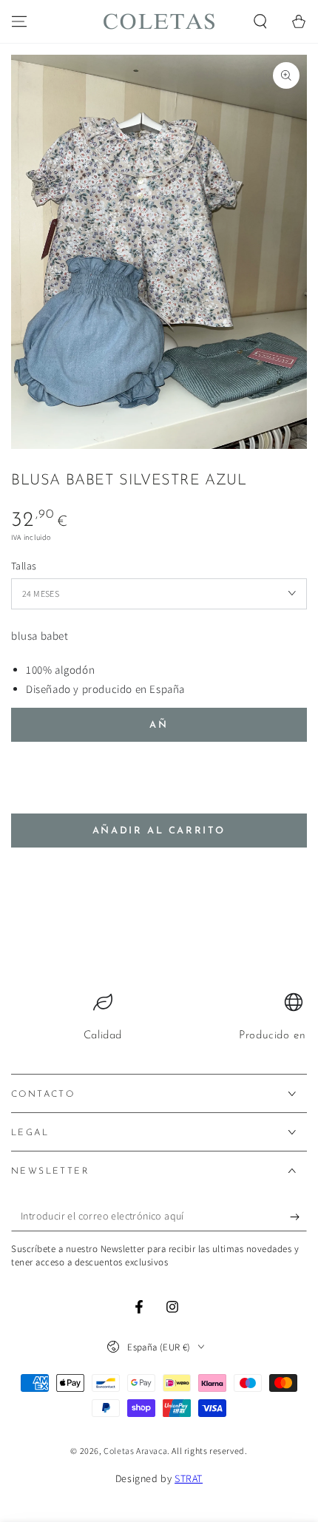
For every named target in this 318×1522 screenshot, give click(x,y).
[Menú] (19, 21)
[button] (260, 21)
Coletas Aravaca (135, 1450)
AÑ (158, 725)
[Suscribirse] (298, 1216)
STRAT (189, 1478)
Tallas (23, 565)
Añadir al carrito (159, 831)
